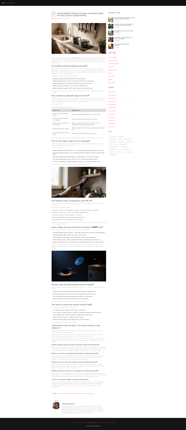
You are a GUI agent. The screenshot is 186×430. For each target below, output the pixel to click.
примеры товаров (68, 393)
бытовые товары (112, 141)
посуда (120, 139)
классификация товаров (113, 146)
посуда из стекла (120, 151)
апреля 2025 (111, 123)
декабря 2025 (112, 98)
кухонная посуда (124, 146)
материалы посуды (129, 151)
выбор (116, 144)
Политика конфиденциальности (94, 422)
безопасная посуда (127, 139)
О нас (72, 422)
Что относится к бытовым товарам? (121, 45)
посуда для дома (112, 149)
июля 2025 (111, 114)
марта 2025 (111, 126)
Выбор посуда (112, 82)
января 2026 (112, 95)
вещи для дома (84, 393)
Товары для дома (113, 60)
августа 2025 (112, 111)
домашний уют (91, 393)
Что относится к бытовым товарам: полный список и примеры (124, 18)
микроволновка (126, 149)
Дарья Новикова (68, 404)
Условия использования (80, 422)
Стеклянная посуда (113, 63)
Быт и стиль (111, 76)
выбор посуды (121, 136)
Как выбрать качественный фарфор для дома (124, 31)
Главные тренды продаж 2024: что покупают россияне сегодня (123, 25)
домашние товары (123, 144)
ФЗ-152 (104, 422)
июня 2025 (111, 117)
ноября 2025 (112, 101)
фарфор (110, 144)
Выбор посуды (112, 57)
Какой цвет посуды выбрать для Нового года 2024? (123, 38)
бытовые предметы (77, 393)
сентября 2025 (112, 107)
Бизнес (110, 73)
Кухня (110, 79)
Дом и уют (111, 66)
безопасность (111, 151)
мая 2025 (111, 120)
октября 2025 (112, 104)
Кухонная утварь (112, 70)
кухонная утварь (129, 141)
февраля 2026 (112, 92)
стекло (119, 149)
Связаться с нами (111, 422)
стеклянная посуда (112, 139)
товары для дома (60, 393)
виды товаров (120, 141)
